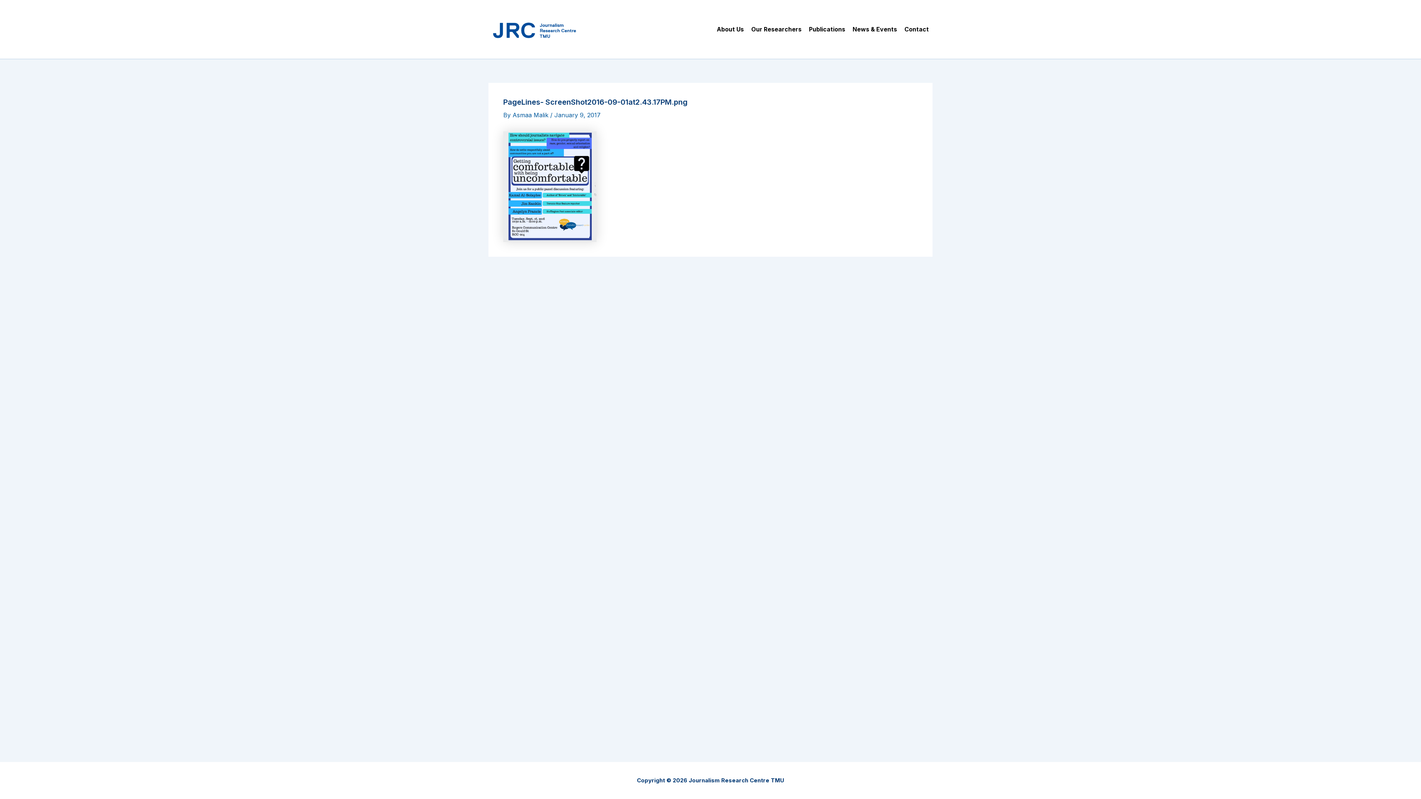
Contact (916, 29)
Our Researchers (776, 29)
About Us (730, 29)
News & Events (875, 29)
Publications (827, 29)
